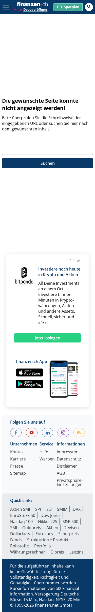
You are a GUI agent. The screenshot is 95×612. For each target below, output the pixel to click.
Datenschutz (69, 459)
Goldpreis (31, 527)
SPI (38, 509)
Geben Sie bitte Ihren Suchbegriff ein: (38, 138)
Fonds (16, 540)
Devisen (71, 527)
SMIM (62, 509)
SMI (13, 527)
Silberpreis (68, 533)
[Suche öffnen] (89, 7)
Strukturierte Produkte (49, 540)
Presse (16, 466)
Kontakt (17, 452)
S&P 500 (70, 521)
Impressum (68, 452)
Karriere (18, 459)
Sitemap (18, 473)
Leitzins (76, 552)
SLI (49, 509)
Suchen (48, 163)
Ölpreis (57, 552)
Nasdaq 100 (21, 521)
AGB (61, 473)
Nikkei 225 (47, 521)
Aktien (52, 527)
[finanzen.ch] (32, 4)
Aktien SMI (20, 509)
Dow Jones (51, 515)
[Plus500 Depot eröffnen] (30, 9)
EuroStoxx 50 (22, 515)
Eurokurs (44, 533)
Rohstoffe (19, 546)
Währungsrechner (27, 552)
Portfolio (42, 546)
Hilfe (44, 452)
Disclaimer (67, 466)
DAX (77, 509)
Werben (47, 459)
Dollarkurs (20, 533)
